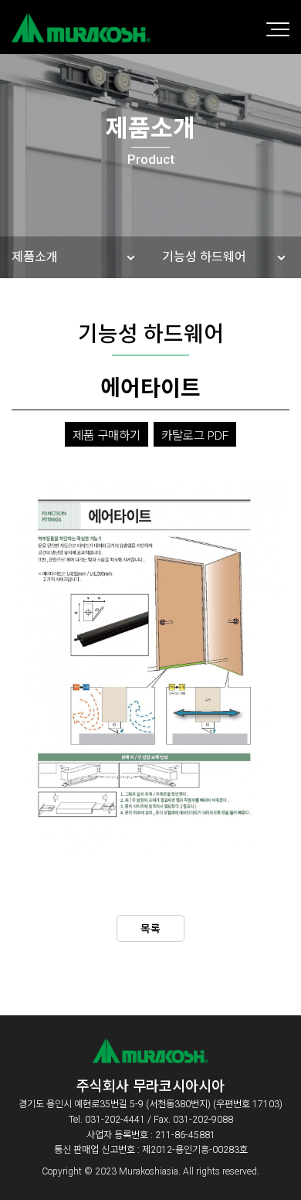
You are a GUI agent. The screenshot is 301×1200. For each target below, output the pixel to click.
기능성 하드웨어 (204, 257)
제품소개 (35, 257)
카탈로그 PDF (194, 436)
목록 (150, 929)
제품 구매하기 (106, 436)
